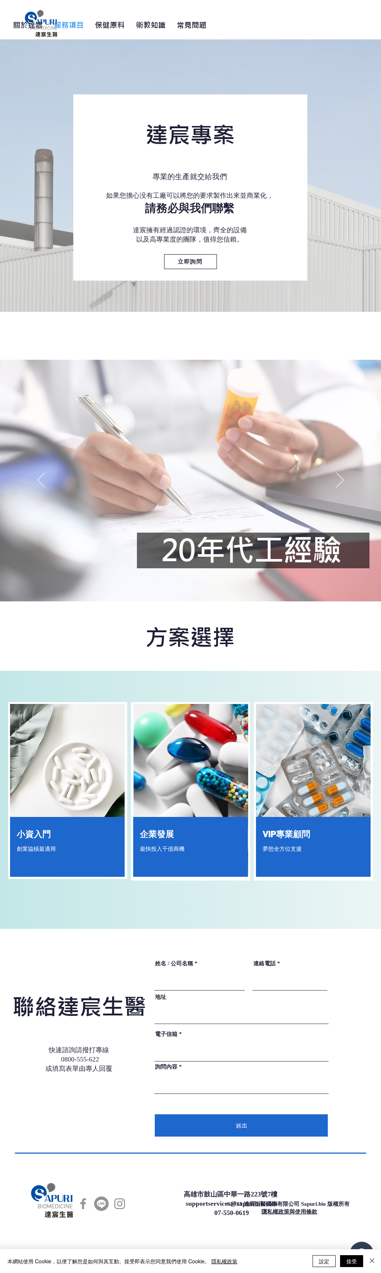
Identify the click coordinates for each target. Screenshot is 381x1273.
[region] (67, 792)
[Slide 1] (184, 583)
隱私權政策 (224, 1261)
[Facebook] (83, 1203)
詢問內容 (166, 1067)
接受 (351, 1261)
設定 (324, 1261)
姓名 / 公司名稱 (174, 963)
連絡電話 (264, 963)
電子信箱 (166, 1034)
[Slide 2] (190, 583)
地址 (160, 997)
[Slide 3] (197, 583)
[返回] (41, 480)
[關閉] (372, 1261)
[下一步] (340, 480)
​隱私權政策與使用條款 (289, 1212)
